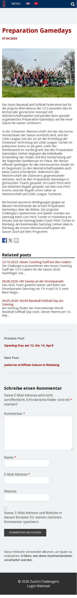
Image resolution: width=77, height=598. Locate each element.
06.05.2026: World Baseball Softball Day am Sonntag (32, 302)
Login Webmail (38, 586)
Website (10, 491)
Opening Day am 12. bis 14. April (28, 345)
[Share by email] (16, 240)
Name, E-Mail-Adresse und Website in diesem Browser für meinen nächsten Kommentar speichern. (33, 517)
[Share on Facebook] (4, 240)
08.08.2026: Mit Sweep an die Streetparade (32, 281)
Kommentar (14, 413)
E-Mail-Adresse (17, 474)
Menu (15, 3)
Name (10, 457)
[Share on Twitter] (10, 240)
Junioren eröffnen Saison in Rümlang (31, 365)
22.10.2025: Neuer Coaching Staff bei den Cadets (36, 262)
